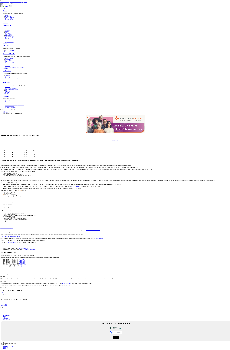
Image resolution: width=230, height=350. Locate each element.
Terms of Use (5, 348)
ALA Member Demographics (10, 39)
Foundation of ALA (9, 19)
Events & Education (9, 58)
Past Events (7, 66)
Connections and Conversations (11, 40)
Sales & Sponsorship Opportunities (12, 20)
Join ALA (7, 31)
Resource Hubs (8, 100)
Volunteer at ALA (8, 35)
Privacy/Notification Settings (8, 346)
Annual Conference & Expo (10, 64)
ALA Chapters (8, 33)
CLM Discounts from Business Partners (12, 78)
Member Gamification (9, 37)
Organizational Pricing (9, 42)
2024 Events (5, 112)
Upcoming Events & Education (11, 62)
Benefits (6, 32)
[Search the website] (12, 3)
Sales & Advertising (6, 315)
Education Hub (8, 59)
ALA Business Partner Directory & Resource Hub (14, 105)
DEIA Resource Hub (9, 102)
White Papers (7, 90)
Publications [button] (5, 79)
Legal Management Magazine (11, 88)
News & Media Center (9, 18)
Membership (7, 30)
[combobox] (6, 3)
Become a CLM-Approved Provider (12, 77)
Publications (7, 87)
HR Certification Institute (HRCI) (6, 228)
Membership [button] (5, 23)
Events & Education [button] (6, 51)
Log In (21, 2)
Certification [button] (5, 68)
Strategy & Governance (9, 17)
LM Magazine (9, 2)
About (6, 15)
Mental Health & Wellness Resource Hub (13, 103)
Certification (7, 75)
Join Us (18, 2)
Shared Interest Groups (9, 36)
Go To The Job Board (9, 50)
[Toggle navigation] (1, 5)
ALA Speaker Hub (8, 60)
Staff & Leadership (8, 16)
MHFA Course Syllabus (75, 186)
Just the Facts (7, 92)
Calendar (7, 61)
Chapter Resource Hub (9, 106)
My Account (25, 2)
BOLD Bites (7, 91)
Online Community (9, 38)
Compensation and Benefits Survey (12, 101)
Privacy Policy (5, 347)
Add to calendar (22, 259)
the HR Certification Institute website (93, 230)
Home (4, 111)
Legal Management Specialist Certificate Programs (14, 67)
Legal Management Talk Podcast (11, 89)
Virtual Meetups (8, 63)
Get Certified (2, 292)
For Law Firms (3, 2)
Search (13, 109)
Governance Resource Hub (10, 107)
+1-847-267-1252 (3, 304)
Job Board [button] (5, 43)
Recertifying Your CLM (9, 76)
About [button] (4, 8)
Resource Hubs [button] (6, 93)
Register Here (115, 140)
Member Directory (8, 34)
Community (14, 2)
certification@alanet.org (11, 242)
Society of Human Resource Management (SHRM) (10, 236)
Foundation (5, 316)
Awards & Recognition (9, 21)
